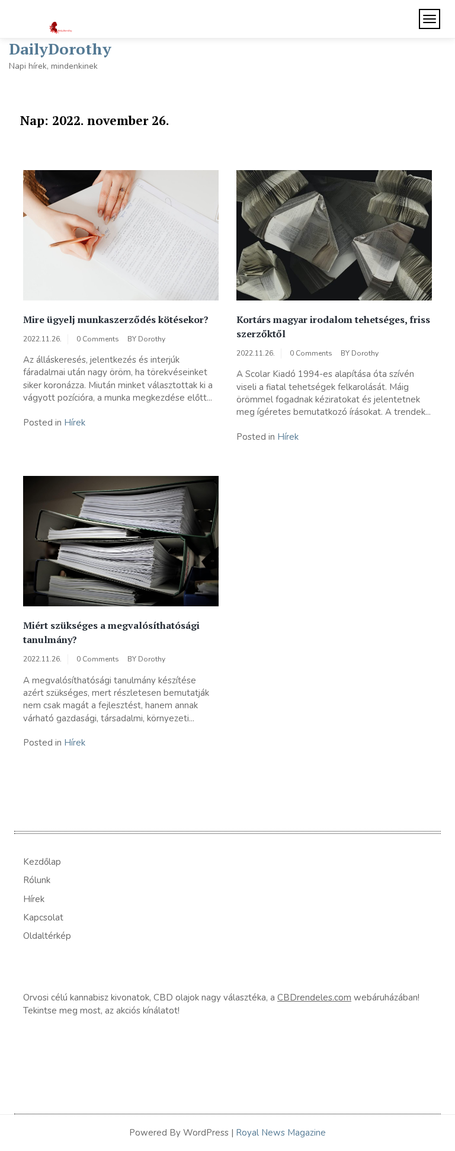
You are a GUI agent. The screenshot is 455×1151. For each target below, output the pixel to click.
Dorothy (151, 339)
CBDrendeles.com (314, 997)
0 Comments (97, 339)
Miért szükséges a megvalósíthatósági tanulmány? (111, 632)
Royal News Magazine (281, 1133)
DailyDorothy (60, 49)
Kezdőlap (42, 862)
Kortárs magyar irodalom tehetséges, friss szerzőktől (333, 326)
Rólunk (36, 880)
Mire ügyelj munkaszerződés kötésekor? (116, 319)
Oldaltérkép (47, 936)
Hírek (74, 423)
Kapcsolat (43, 917)
